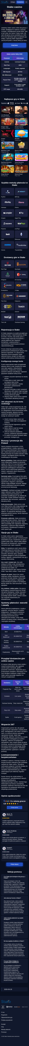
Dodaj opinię (14, 807)
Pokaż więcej (14, 864)
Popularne (4, 103)
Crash (18, 103)
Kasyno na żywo (12, 103)
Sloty (24, 103)
